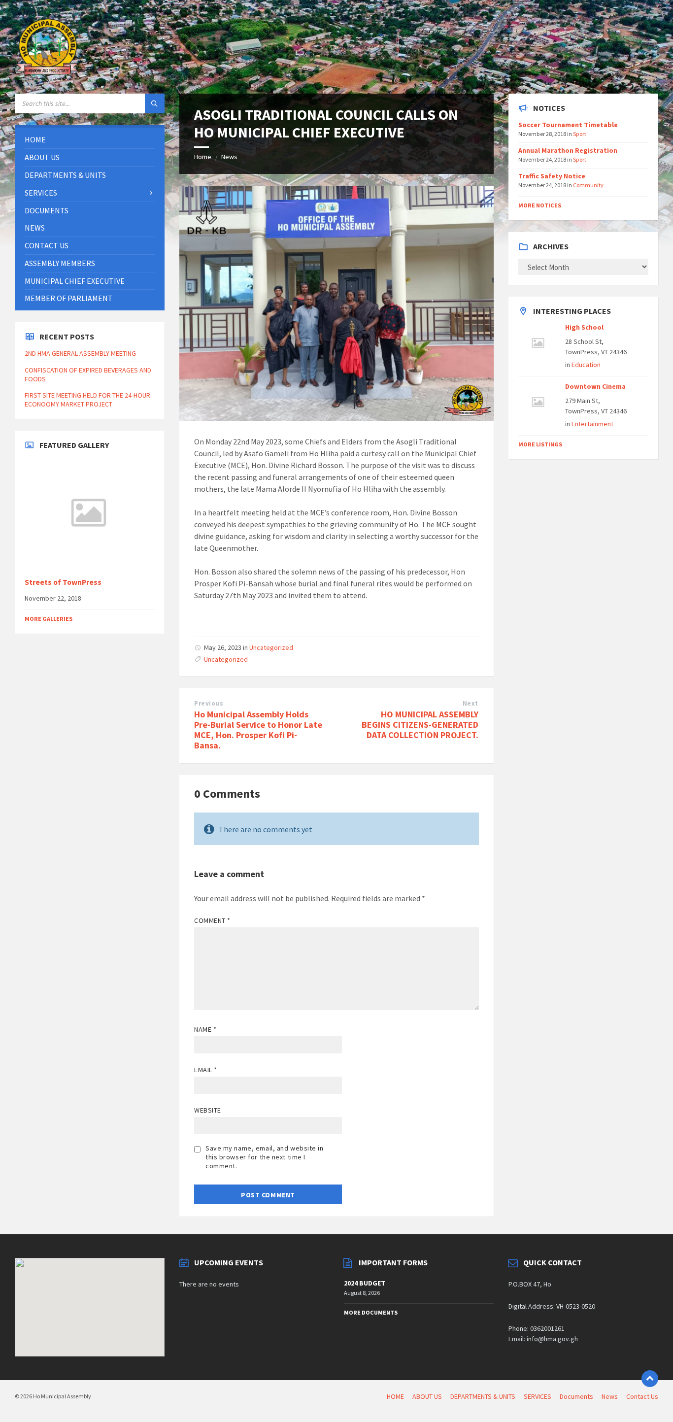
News (229, 156)
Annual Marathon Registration (567, 150)
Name (205, 1029)
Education (586, 364)
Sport (579, 133)
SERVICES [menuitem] (537, 1396)
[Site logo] (49, 74)
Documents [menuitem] (576, 1396)
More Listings (540, 444)
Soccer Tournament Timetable (568, 124)
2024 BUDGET (364, 1283)
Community (588, 185)
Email (205, 1069)
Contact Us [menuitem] (642, 1396)
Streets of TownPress (63, 582)
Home (202, 156)
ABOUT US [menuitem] (427, 1396)
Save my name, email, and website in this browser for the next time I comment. (264, 1157)
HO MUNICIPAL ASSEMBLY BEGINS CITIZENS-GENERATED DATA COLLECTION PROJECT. (420, 725)
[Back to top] (649, 1378)
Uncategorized (271, 647)
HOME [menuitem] (395, 1396)
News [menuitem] (610, 1396)
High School (584, 327)
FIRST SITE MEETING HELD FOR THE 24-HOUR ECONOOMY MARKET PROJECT (87, 399)
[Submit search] (155, 103)
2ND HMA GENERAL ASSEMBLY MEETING (80, 353)
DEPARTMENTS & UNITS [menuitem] (482, 1396)
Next (470, 703)
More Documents (371, 1312)
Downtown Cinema (595, 386)
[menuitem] (90, 139)
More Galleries (48, 618)
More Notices (539, 205)
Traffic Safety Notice (551, 175)
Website (207, 1110)
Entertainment (592, 423)
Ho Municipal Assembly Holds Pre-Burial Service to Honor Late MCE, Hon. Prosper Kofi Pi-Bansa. (258, 729)
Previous (208, 703)
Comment (212, 920)
